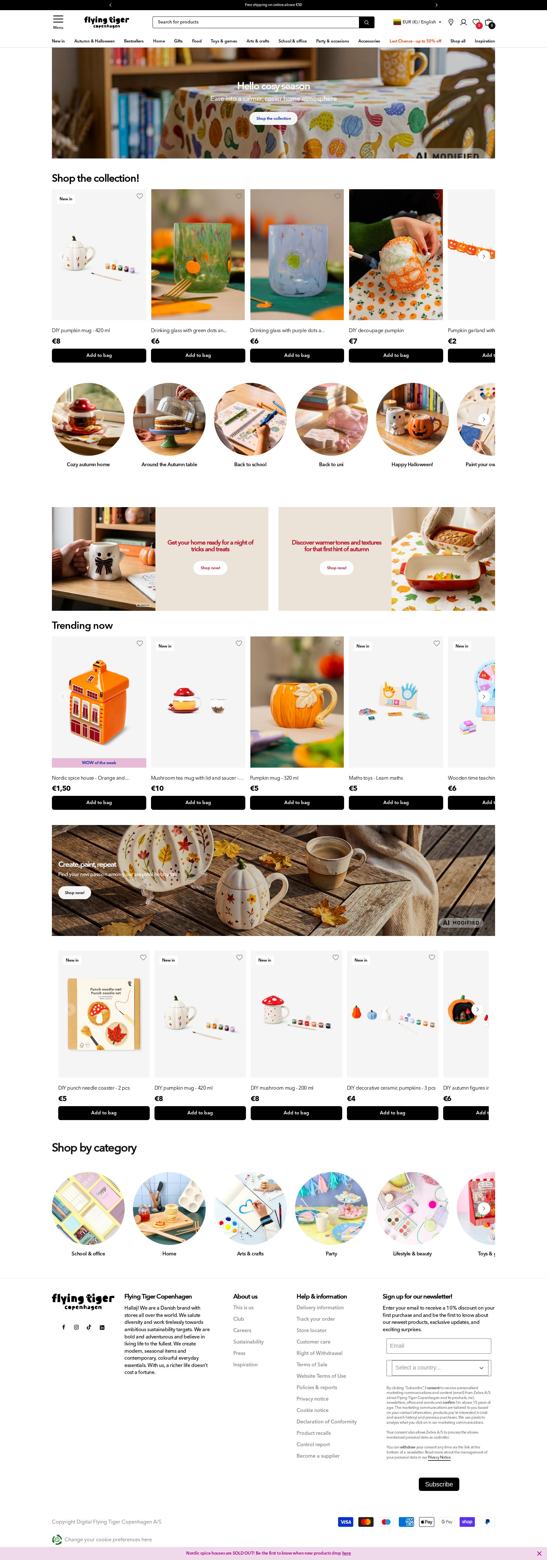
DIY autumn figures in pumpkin (476, 1088)
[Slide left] (63, 256)
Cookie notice (313, 1410)
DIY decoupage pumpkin (376, 330)
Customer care (313, 1342)
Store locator (312, 1330)
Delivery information (320, 1308)
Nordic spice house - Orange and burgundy (88, 778)
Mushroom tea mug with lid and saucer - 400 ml (195, 778)
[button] (58, 22)
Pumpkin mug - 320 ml (274, 778)
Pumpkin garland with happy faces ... (487, 330)
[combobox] (440, 1368)
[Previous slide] (63, 696)
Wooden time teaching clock (479, 778)
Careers (242, 1330)
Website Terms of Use (321, 1376)
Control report (313, 1444)
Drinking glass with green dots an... (189, 330)
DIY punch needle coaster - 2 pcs (93, 1088)
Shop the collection (273, 118)
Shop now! (210, 567)
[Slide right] (484, 256)
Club (238, 1319)
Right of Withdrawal (320, 1353)
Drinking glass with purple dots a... (287, 330)
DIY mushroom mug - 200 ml (282, 1088)
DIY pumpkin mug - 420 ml (81, 330)
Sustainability (248, 1342)
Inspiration (245, 1365)
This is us (243, 1308)
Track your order (316, 1319)
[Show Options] (481, 1368)
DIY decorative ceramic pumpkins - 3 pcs (391, 1088)
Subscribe (439, 1484)
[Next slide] (484, 696)
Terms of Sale (312, 1365)
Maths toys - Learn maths (376, 778)
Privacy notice (313, 1399)
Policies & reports (317, 1387)
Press (239, 1353)
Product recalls (314, 1433)
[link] (450, 22)
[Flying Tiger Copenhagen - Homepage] (107, 22)
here (346, 1553)
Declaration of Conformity (327, 1422)
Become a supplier (318, 1456)
